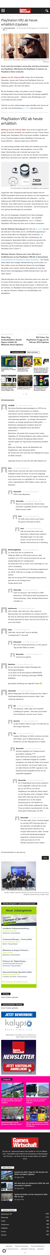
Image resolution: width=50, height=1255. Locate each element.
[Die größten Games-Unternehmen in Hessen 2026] (8, 361)
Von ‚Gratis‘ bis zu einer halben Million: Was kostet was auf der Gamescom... (37, 1124)
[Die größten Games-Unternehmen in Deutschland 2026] (25, 361)
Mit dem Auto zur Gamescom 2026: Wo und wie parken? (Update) (36, 1101)
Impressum (9, 1246)
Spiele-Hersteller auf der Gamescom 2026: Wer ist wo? (11, 1123)
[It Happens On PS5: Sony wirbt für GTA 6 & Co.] (25, 380)
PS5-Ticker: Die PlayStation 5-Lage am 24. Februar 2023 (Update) (37, 339)
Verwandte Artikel (18, 352)
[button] (4, 1251)
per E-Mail (26, 108)
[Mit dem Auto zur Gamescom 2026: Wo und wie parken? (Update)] (37, 1090)
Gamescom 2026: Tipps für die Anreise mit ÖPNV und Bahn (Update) (11, 1101)
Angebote (4, 1228)
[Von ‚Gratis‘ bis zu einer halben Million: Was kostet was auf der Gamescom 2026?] (37, 1113)
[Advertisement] (25, 4)
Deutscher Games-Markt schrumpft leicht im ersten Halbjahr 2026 (8, 388)
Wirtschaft (4, 1217)
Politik (3, 1221)
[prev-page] (23, 394)
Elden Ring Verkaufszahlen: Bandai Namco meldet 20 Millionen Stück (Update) (12, 341)
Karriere (3, 1235)
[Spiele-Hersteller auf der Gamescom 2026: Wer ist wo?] (12, 1113)
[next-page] (26, 394)
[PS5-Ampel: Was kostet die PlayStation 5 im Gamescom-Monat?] (41, 380)
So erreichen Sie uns (12, 1249)
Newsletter (40, 1249)
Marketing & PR (10, 16)
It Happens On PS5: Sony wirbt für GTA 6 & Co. (24, 388)
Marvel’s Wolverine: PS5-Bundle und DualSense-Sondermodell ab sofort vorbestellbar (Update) (41, 370)
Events (3, 1231)
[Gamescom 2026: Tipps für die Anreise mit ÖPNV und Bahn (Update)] (12, 1090)
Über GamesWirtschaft (37, 1246)
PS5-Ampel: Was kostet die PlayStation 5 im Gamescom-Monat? (41, 388)
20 (6, 30)
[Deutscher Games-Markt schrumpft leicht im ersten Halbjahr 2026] (8, 380)
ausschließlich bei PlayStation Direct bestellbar (20, 260)
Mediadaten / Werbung (28, 1249)
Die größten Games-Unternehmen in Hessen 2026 (8, 369)
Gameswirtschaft (9, 28)
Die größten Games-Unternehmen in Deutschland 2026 (23, 369)
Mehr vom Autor (32, 352)
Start (2, 16)
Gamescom (5, 1224)
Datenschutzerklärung (21, 1246)
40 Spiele (39, 229)
